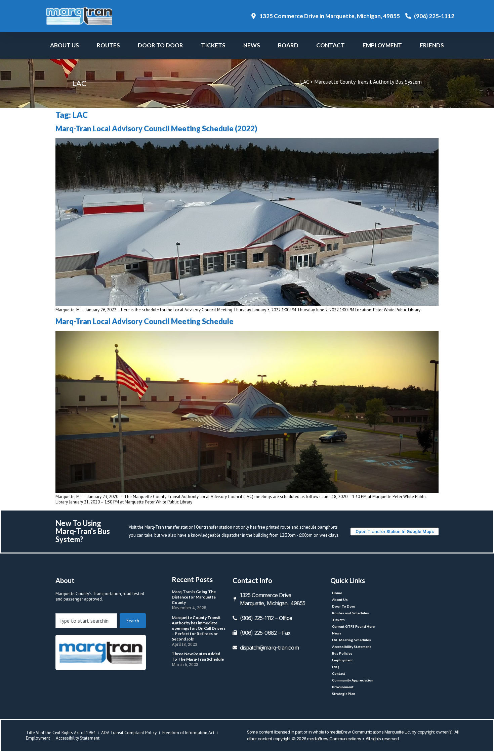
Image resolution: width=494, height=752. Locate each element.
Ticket (213, 45)
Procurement (343, 687)
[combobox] (86, 620)
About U (64, 45)
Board (288, 45)
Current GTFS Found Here (353, 626)
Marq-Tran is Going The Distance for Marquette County (194, 597)
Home (337, 593)
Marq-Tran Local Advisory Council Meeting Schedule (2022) (156, 128)
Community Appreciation (352, 680)
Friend (432, 45)
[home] (100, 652)
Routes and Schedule (350, 613)
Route (108, 45)
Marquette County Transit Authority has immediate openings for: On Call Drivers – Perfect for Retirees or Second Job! (198, 628)
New (251, 45)
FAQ (335, 667)
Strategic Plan (343, 694)
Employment (382, 45)
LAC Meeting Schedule (351, 640)
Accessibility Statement (351, 647)
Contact (330, 45)
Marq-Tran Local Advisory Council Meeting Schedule (144, 321)
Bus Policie (342, 653)
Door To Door (160, 45)
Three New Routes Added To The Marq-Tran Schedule (198, 656)
